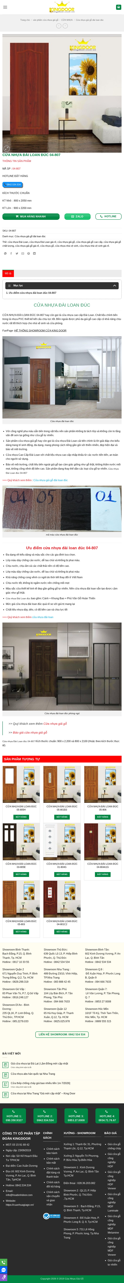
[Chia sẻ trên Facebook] (11, 253)
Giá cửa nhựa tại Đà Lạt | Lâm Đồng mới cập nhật (39, 1063)
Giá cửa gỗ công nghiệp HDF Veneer (114, 1180)
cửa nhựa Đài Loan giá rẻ (42, 242)
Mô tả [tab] (8, 273)
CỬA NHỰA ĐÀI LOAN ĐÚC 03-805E (21, 865)
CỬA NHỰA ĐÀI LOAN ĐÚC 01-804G (62, 865)
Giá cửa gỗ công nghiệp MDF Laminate (114, 1202)
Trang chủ (25, 20)
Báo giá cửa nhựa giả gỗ (30, 732)
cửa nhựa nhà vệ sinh (66, 245)
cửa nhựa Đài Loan (18, 242)
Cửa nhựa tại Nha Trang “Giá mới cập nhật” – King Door (43, 1093)
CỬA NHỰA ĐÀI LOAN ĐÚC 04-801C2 (62, 923)
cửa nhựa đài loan (42, 617)
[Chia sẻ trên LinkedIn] (34, 253)
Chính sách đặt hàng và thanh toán (53, 1172)
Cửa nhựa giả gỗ (55, 723)
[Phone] (3, 1262)
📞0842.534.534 (12, 184)
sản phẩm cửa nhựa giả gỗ (45, 20)
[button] (5, 7)
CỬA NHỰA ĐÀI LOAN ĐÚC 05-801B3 (62, 808)
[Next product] (58, 25)
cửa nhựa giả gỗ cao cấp (89, 242)
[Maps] (3, 1277)
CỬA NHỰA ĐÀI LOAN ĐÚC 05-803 (21, 923)
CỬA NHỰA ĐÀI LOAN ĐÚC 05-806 (102, 808)
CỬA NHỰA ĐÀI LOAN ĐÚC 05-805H (21, 808)
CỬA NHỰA (67, 20)
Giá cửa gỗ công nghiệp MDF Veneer (114, 1246)
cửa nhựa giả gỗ (66, 242)
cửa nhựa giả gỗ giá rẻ (27, 245)
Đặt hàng (21, 817)
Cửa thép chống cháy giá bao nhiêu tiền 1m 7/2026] (40, 1083)
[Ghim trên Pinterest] (28, 253)
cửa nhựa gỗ (47, 245)
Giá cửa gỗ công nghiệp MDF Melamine (114, 1224)
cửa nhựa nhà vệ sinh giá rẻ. (94, 245)
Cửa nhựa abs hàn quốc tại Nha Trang (33, 1073)
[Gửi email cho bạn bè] (23, 253)
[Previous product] (65, 25)
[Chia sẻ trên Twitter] (17, 253)
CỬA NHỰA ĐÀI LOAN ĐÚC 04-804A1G (102, 865)
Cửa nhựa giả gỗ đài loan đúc (90, 20)
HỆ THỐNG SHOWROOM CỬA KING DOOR (40, 330)
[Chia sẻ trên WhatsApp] (5, 253)
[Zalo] (3, 1270)
